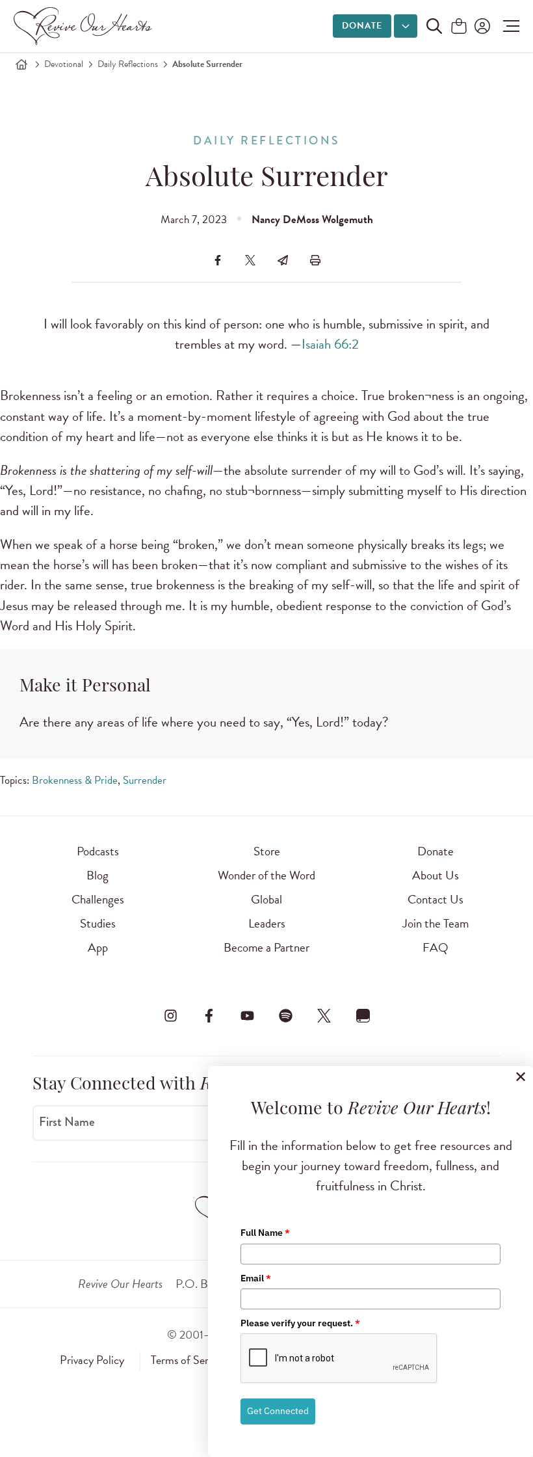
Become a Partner (266, 947)
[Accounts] (481, 26)
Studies (98, 923)
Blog (97, 875)
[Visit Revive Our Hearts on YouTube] (247, 1015)
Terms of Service (188, 1360)
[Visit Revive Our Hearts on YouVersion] (362, 1015)
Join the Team (435, 923)
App (98, 947)
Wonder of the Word (266, 875)
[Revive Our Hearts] (85, 26)
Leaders (266, 923)
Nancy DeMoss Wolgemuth (312, 219)
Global (266, 899)
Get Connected (278, 1411)
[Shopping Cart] (459, 27)
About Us (435, 875)
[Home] (21, 64)
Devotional (63, 64)
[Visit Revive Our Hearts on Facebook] (208, 1015)
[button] (508, 26)
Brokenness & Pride (75, 780)
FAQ (435, 947)
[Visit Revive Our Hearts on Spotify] (286, 1015)
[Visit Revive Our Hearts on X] (324, 1015)
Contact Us (435, 899)
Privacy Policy (92, 1360)
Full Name (265, 1232)
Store (267, 851)
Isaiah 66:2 (330, 344)
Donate (362, 26)
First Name (67, 1122)
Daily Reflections (128, 64)
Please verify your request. (300, 1323)
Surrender (144, 780)
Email (255, 1278)
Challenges (98, 899)
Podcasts (98, 851)
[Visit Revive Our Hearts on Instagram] (170, 1015)
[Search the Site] (434, 26)
